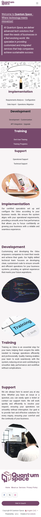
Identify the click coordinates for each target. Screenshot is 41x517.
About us (14, 487)
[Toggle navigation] (37, 3)
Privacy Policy (32, 487)
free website (31, 514)
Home (7, 487)
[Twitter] (10, 495)
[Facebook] (4, 495)
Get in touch (20, 503)
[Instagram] (15, 495)
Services (22, 487)
